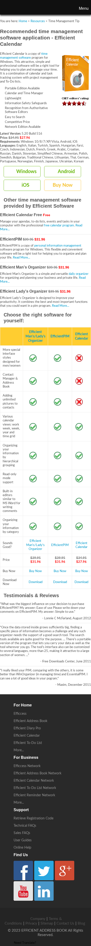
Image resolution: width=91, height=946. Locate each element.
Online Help (22, 847)
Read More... (21, 257)
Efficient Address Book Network (37, 773)
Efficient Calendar (27, 735)
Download (35, 582)
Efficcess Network (27, 766)
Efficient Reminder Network (34, 795)
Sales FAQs (22, 833)
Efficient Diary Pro (27, 728)
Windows (26, 171)
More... (19, 750)
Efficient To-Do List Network (35, 788)
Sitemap (47, 923)
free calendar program (59, 225)
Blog (81, 923)
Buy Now (63, 185)
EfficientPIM (59, 336)
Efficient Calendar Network (34, 780)
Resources (38, 21)
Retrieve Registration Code (33, 818)
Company (37, 919)
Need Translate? (25, 943)
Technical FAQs (25, 825)
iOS (25, 185)
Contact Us (65, 923)
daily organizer (79, 274)
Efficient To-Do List (28, 743)
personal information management (57, 245)
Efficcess (20, 713)
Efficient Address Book (30, 721)
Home (23, 21)
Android (66, 171)
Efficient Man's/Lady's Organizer (35, 336)
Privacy (31, 923)
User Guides (23, 840)
